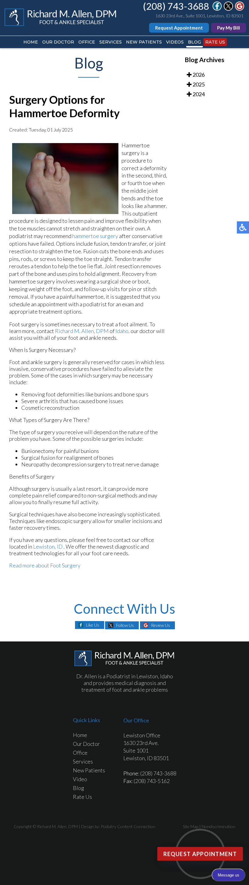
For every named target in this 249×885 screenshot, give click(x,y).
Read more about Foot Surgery (44, 565)
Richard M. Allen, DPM (82, 331)
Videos (175, 42)
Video (80, 779)
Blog (194, 42)
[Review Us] (239, 8)
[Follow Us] (228, 8)
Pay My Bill (228, 27)
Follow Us (125, 625)
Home (30, 42)
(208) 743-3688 (176, 6)
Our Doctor (58, 42)
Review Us (160, 625)
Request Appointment (179, 27)
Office (86, 42)
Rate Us (215, 42)
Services (110, 42)
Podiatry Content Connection (128, 826)
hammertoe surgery (95, 236)
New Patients (144, 42)
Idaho (121, 331)
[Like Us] (217, 8)
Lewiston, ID (48, 546)
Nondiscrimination (218, 826)
